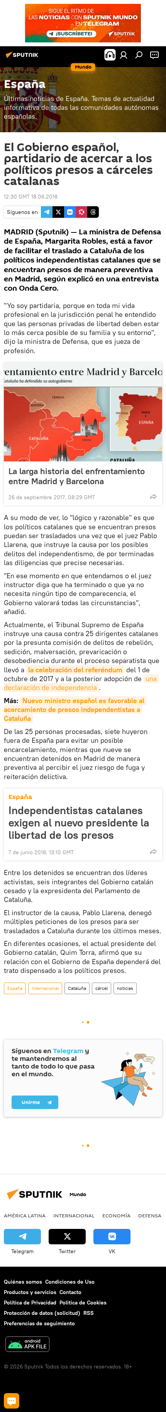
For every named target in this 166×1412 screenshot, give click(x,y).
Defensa (149, 1215)
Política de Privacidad (30, 1302)
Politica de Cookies (83, 1302)
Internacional (45, 988)
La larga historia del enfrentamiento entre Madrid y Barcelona (76, 476)
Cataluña (77, 988)
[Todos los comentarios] (11, 1401)
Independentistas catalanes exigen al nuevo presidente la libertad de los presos (78, 822)
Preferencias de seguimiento (39, 1323)
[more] (153, 496)
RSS (88, 1312)
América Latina (25, 1215)
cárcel (101, 988)
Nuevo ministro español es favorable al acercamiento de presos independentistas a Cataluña (75, 709)
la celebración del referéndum (75, 669)
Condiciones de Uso (70, 1281)
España (20, 797)
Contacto (70, 1292)
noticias (125, 988)
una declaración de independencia (81, 683)
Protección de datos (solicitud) (42, 1312)
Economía (116, 1215)
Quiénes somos (23, 1281)
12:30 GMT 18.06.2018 (31, 196)
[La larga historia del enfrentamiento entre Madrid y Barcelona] (83, 412)
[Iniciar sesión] (123, 54)
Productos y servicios (30, 1292)
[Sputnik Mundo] (23, 57)
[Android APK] (27, 1345)
